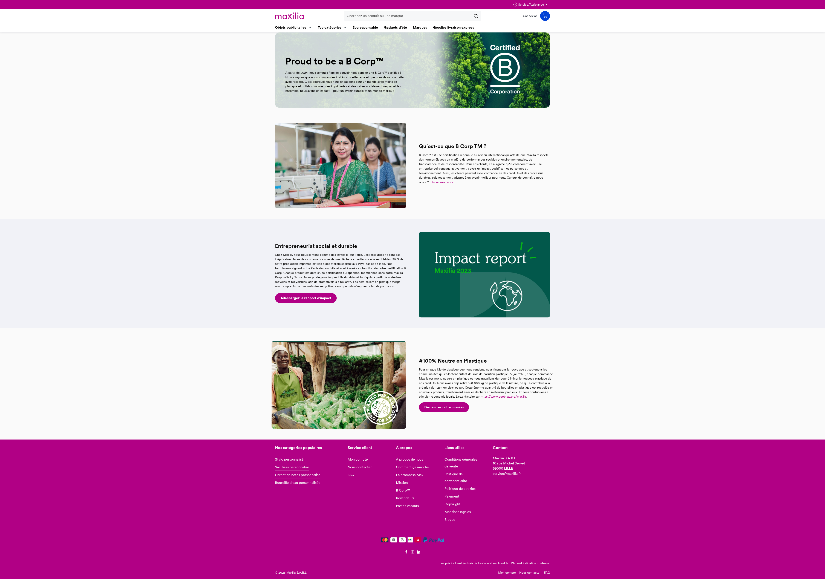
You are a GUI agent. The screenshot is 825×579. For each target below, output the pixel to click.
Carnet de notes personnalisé (297, 475)
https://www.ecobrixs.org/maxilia (503, 396)
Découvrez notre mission (444, 407)
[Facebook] (407, 552)
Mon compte (358, 459)
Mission (402, 483)
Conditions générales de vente (461, 462)
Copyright (452, 504)
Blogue (450, 520)
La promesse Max (409, 475)
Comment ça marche (412, 467)
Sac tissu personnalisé (292, 467)
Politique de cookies (460, 489)
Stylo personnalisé (289, 459)
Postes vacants (407, 506)
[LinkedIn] (418, 552)
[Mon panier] (545, 16)
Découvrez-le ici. (443, 182)
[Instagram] (413, 552)
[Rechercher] (476, 16)
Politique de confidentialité (456, 477)
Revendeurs (405, 498)
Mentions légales (458, 512)
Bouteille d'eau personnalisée (297, 483)
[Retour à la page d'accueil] (289, 15)
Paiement (452, 496)
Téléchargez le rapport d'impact (305, 298)
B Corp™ (403, 490)
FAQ (351, 475)
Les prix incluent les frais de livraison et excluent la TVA (477, 563)
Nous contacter (360, 467)
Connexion (530, 16)
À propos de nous (409, 459)
